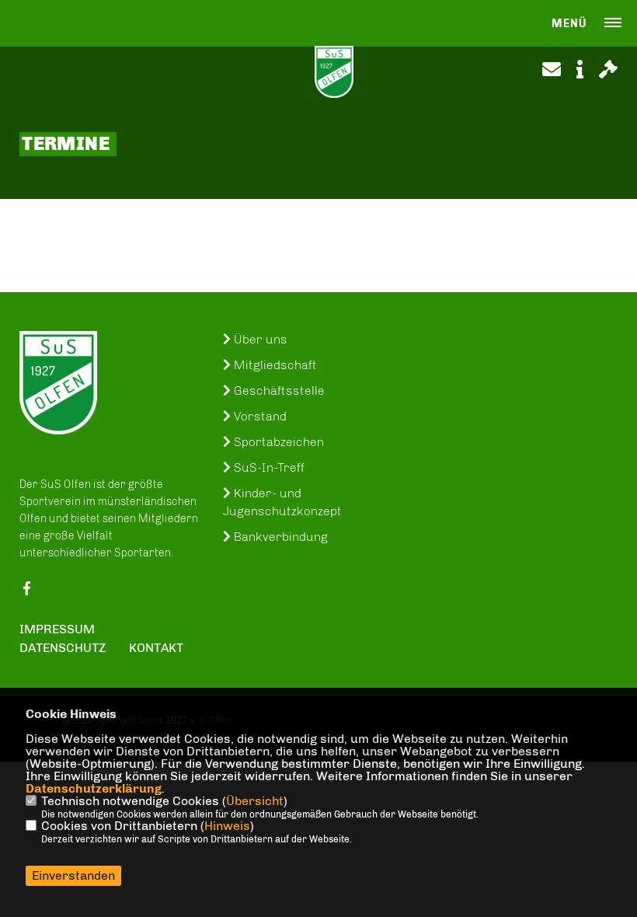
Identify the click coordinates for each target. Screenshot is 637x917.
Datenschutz (62, 647)
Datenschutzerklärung (94, 788)
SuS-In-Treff (268, 467)
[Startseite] (58, 383)
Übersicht (255, 800)
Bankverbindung (279, 536)
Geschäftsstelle (278, 390)
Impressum (57, 629)
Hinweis (227, 825)
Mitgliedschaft (274, 364)
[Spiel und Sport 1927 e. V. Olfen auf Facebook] (26, 592)
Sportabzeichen (277, 441)
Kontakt (156, 647)
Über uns (259, 339)
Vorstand (259, 416)
